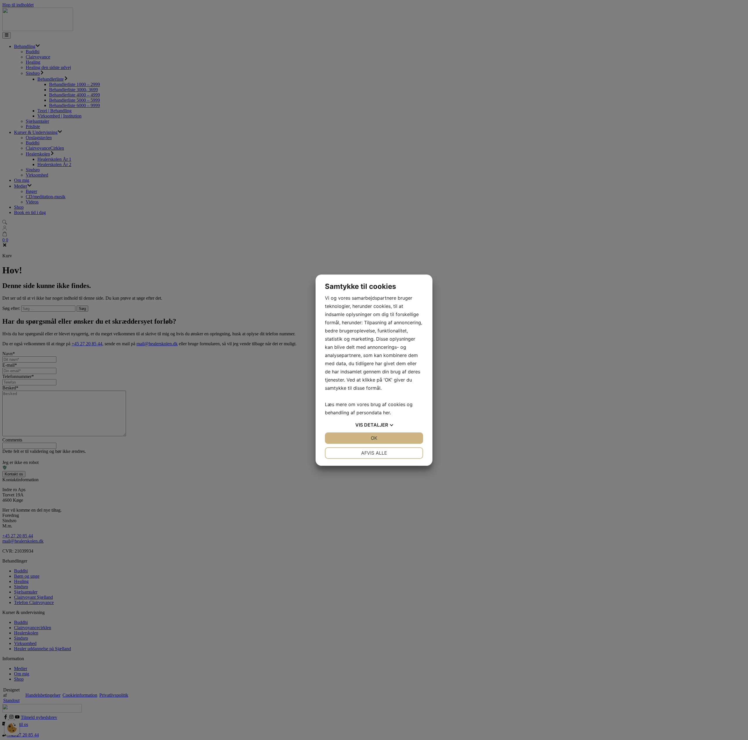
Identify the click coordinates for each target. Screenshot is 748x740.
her (386, 412)
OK (374, 438)
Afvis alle (374, 453)
